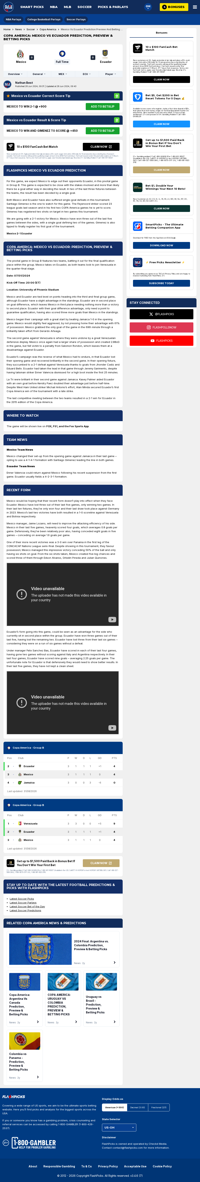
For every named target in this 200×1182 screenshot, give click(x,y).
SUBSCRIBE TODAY (161, 283)
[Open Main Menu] (195, 7)
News (18, 29)
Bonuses (161, 32)
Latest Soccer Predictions (25, 910)
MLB (67, 7)
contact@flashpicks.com (127, 1147)
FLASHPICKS (164, 340)
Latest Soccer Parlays (23, 902)
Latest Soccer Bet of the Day (27, 906)
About (33, 1166)
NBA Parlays (13, 19)
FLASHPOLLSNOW (164, 327)
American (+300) (114, 1107)
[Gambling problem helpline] (34, 1142)
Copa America (48, 29)
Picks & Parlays (113, 7)
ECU (85, 74)
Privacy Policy (108, 1166)
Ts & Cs (86, 1166)
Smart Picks (32, 7)
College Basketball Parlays (43, 19)
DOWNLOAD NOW (161, 245)
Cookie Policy (162, 1166)
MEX (61, 74)
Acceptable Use (135, 1166)
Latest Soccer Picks (22, 898)
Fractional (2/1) (158, 1107)
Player (109, 74)
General (38, 74)
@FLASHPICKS (164, 314)
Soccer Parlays (76, 19)
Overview (14, 74)
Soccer (85, 7)
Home (7, 29)
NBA (54, 7)
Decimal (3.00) (137, 1107)
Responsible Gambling (59, 1166)
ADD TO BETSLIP (102, 106)
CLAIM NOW (161, 79)
